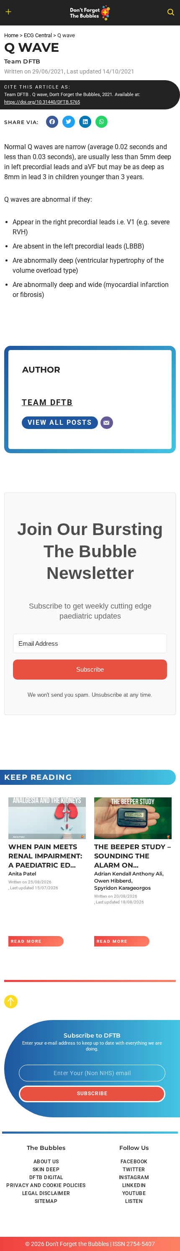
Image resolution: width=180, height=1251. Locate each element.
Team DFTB (22, 61)
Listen (134, 1201)
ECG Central (38, 35)
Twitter (134, 1169)
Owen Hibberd (112, 881)
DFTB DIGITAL (46, 1177)
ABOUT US (46, 1162)
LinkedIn (134, 1185)
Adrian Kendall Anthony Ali (128, 873)
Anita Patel (22, 873)
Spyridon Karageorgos (122, 888)
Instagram (134, 1177)
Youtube (134, 1193)
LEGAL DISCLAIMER (46, 1193)
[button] (52, 122)
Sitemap (46, 1201)
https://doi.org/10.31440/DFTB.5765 (42, 102)
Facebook (134, 1162)
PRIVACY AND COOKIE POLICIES (46, 1185)
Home (11, 35)
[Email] (106, 422)
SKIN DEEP (46, 1169)
